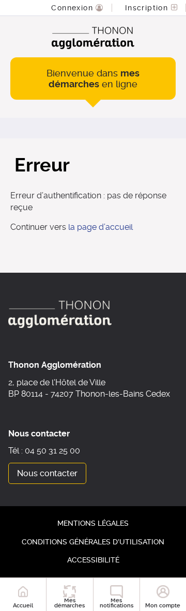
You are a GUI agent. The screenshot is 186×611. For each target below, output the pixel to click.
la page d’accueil (100, 227)
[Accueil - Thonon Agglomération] (93, 38)
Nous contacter (47, 473)
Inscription (148, 8)
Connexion (73, 8)
